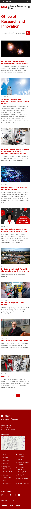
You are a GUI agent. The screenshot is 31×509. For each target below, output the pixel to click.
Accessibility (4, 505)
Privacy (11, 505)
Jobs (4, 480)
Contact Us (6, 457)
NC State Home (7, 1)
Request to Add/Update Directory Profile (22, 470)
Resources (18, 505)
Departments (6, 460)
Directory (5, 463)
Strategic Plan (22, 475)
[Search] (28, 33)
